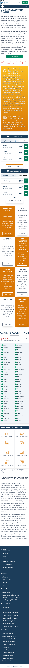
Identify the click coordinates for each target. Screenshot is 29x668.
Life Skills (5, 647)
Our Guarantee (7, 559)
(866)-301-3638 (7, 592)
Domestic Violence (8, 644)
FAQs (4, 585)
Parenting (5, 650)
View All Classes (14, 166)
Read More (7, 234)
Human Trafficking (8, 652)
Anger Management (9, 636)
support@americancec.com (11, 595)
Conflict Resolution (8, 642)
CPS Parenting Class (9, 621)
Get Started (14, 56)
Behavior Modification (9, 639)
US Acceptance (7, 564)
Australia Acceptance (9, 570)
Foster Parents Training (10, 615)
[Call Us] (2, 6)
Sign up (25, 2)
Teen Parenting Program (10, 618)
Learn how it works (8, 562)
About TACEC (6, 580)
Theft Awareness (7, 655)
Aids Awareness (7, 633)
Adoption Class (7, 610)
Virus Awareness (7, 658)
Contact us (6, 582)
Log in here (19, 59)
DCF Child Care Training (10, 626)
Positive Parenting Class (10, 623)
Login (18, 2)
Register (5, 553)
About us (5, 577)
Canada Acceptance (8, 567)
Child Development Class (10, 612)
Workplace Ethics (8, 661)
